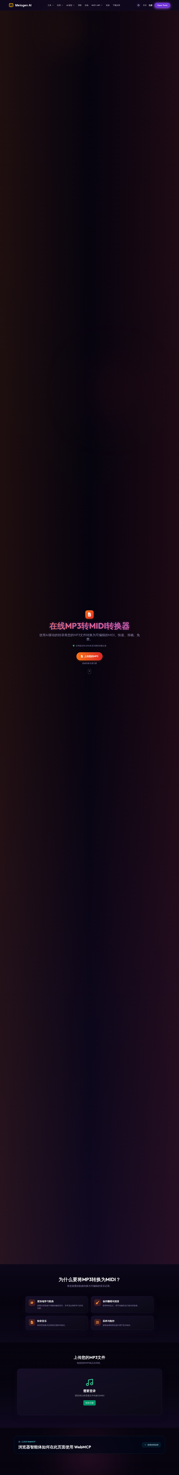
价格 (86, 5)
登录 (145, 5)
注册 (150, 5)
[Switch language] (138, 5)
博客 (80, 5)
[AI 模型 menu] (74, 5)
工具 (49, 5)
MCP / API (96, 5)
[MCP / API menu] (102, 5)
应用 (59, 5)
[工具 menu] (53, 5)
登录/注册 (89, 1403)
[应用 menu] (62, 5)
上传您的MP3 (91, 656)
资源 (108, 5)
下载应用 (116, 5)
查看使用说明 (152, 1445)
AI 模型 (69, 5)
